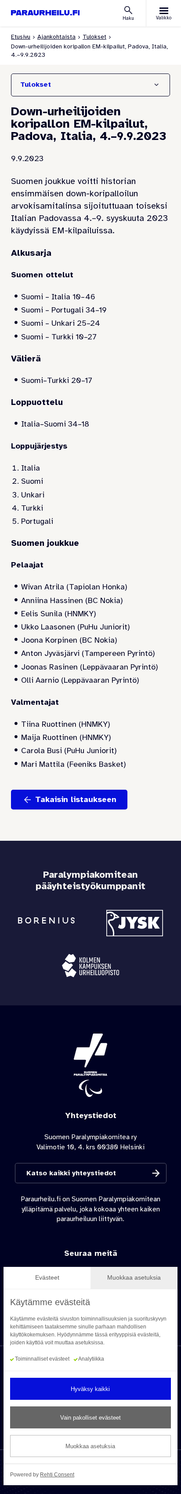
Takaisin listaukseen (75, 799)
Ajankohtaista (56, 36)
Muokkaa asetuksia (90, 1446)
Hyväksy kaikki (90, 1389)
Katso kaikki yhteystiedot (71, 1173)
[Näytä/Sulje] (156, 85)
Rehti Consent (57, 1475)
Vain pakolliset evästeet (90, 1417)
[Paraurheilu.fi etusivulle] (45, 12)
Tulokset (94, 36)
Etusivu (20, 36)
